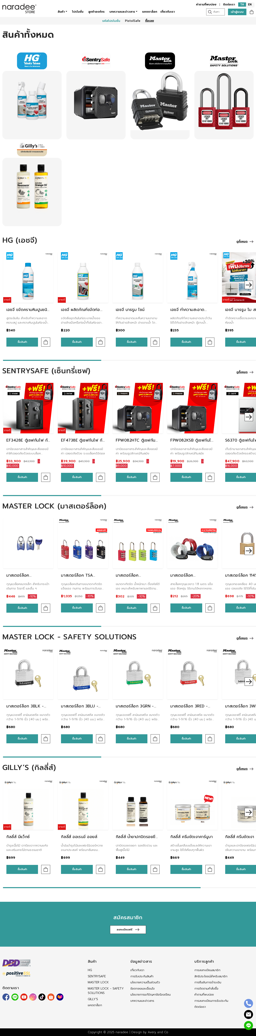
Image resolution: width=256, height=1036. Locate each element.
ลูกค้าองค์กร (96, 12)
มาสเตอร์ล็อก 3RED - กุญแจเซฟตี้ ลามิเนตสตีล (191, 709)
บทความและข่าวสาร (122, 12)
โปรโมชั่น (77, 12)
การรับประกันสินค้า (141, 976)
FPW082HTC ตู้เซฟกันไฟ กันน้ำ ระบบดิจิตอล (135, 443)
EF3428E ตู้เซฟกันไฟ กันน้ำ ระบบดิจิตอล (28, 443)
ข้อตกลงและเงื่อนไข (142, 988)
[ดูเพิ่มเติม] (32, 105)
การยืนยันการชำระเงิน (207, 982)
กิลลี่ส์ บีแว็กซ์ (18, 837)
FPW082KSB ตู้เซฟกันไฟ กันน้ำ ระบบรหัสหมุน (192, 443)
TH (242, 4)
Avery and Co (158, 1032)
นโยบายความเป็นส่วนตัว (145, 982)
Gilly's (93, 999)
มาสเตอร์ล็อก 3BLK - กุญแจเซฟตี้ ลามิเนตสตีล (27, 709)
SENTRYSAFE (97, 976)
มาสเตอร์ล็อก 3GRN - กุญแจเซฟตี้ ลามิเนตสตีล (137, 709)
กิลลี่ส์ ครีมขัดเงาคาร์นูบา (191, 837)
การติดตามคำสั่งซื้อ (206, 988)
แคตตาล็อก (149, 12)
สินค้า (61, 12)
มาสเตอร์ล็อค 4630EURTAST (20, 578)
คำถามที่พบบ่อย (206, 4)
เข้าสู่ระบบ (237, 12)
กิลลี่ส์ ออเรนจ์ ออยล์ (79, 837)
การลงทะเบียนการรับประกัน (211, 1001)
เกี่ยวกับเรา (167, 12)
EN (250, 4)
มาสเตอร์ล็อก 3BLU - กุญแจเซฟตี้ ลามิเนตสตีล (82, 709)
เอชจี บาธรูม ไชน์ (130, 310)
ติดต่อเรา (229, 4)
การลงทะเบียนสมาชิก (207, 970)
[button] (7, 285)
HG (90, 970)
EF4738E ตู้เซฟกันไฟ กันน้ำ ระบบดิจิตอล (83, 443)
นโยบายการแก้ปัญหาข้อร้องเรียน (150, 994)
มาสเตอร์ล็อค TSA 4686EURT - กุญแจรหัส (82, 578)
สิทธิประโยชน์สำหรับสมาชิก (210, 976)
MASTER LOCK (98, 982)
